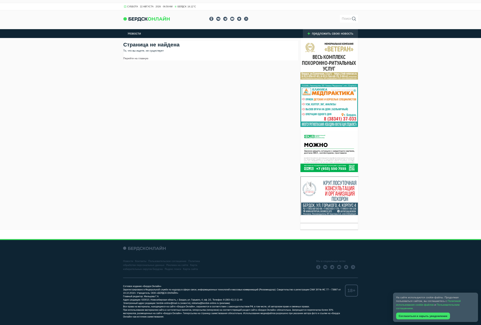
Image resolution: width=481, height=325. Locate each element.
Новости (134, 33)
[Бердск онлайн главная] (144, 248)
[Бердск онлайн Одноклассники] (211, 19)
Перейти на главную (135, 58)
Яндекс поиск (173, 268)
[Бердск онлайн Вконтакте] (218, 19)
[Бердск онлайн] (146, 19)
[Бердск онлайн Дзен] (239, 19)
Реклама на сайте (177, 265)
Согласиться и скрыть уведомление (423, 315)
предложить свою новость (332, 33)
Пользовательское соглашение (167, 261)
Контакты (140, 261)
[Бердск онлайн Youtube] (232, 19)
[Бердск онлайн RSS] (246, 19)
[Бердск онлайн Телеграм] (225, 19)
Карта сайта (190, 268)
